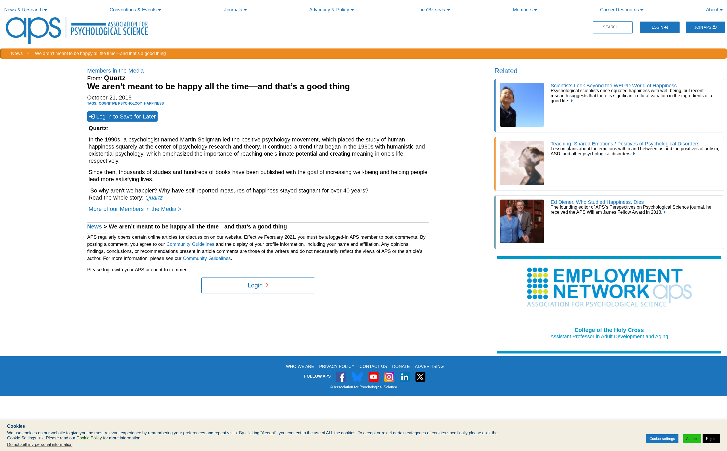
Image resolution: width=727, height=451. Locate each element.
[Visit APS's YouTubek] (373, 374)
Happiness (154, 103)
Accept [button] (692, 439)
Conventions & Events (134, 9)
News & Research (24, 9)
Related (505, 71)
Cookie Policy (89, 438)
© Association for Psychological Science (363, 387)
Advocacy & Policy (330, 9)
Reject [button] (711, 439)
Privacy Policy (336, 366)
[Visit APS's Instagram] (389, 374)
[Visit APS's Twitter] (357, 374)
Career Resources (620, 9)
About (713, 9)
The (431, 9)
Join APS (703, 27)
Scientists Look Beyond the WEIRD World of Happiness (614, 85)
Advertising (429, 366)
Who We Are (300, 366)
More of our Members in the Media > (135, 209)
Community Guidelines (190, 244)
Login (658, 27)
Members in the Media (115, 70)
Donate (401, 366)
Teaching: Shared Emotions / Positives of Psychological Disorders (625, 144)
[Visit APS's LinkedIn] (405, 374)
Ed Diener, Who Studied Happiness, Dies (597, 202)
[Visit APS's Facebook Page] (341, 374)
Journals (234, 9)
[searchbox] (613, 27)
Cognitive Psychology (120, 103)
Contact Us (373, 366)
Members (523, 9)
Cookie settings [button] (662, 439)
